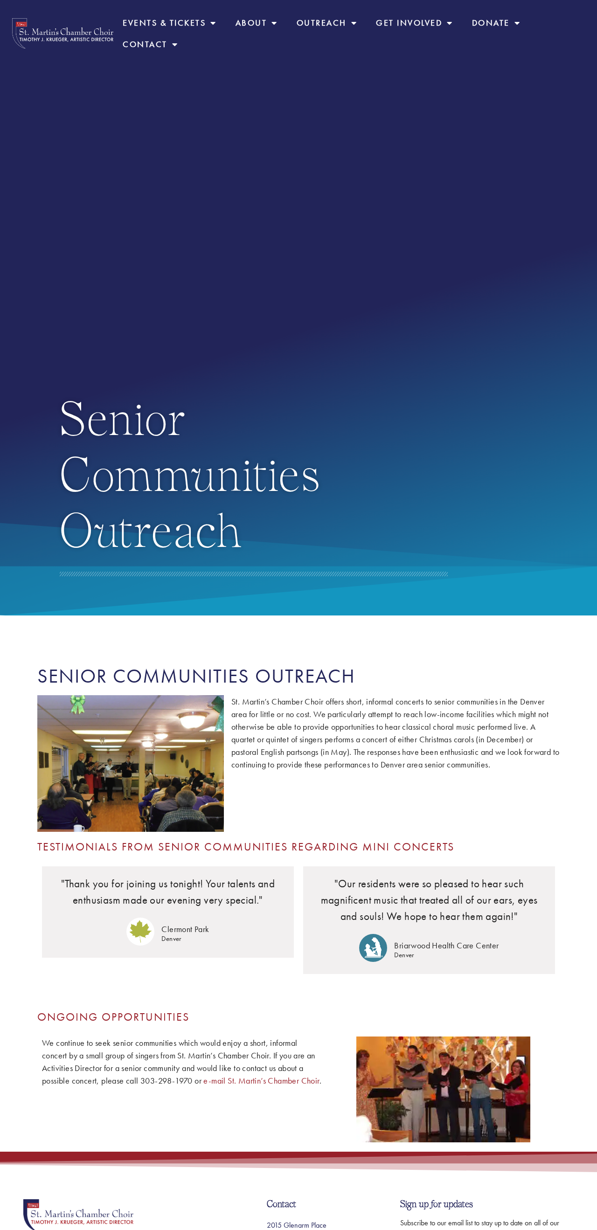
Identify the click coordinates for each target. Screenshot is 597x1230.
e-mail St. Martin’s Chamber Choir (261, 1080)
